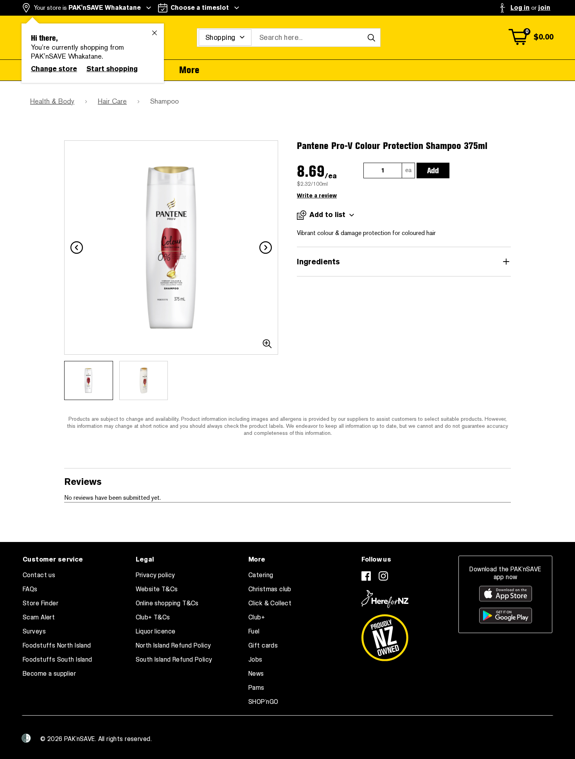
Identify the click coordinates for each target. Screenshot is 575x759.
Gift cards (263, 645)
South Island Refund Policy (174, 660)
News (256, 674)
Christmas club (269, 589)
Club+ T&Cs (153, 617)
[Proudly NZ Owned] (384, 634)
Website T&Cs (157, 589)
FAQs (30, 589)
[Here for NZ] (384, 599)
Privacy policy (155, 575)
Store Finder (40, 603)
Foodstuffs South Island (57, 660)
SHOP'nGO (263, 702)
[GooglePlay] (505, 615)
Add (433, 170)
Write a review (317, 195)
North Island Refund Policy (173, 645)
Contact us (39, 575)
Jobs (255, 660)
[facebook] (366, 576)
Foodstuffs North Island (57, 645)
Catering (260, 575)
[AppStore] (505, 593)
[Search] (371, 37)
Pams (256, 688)
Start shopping (112, 69)
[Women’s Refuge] (26, 738)
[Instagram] (383, 576)
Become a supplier (49, 674)
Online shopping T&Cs (167, 603)
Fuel (254, 631)
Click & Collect (269, 603)
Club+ (256, 617)
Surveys (34, 631)
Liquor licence (156, 631)
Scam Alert (39, 617)
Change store (54, 69)
